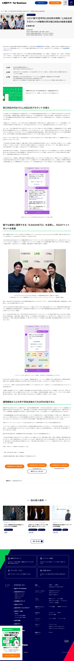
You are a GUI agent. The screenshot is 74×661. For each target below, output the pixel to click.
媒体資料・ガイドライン (62, 606)
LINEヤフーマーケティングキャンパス (56, 626)
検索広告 (16, 613)
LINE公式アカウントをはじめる (14, 466)
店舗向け (56, 585)
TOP (67, 641)
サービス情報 (60, 598)
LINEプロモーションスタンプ (21, 608)
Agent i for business (20, 588)
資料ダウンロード (39, 607)
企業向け (50, 585)
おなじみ (50, 632)
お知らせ (59, 612)
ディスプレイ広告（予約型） (20, 617)
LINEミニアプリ (18, 604)
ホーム (2, 11)
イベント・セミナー (40, 591)
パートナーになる (61, 618)
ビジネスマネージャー (19, 585)
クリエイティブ (64, 600)
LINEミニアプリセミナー (54, 592)
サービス (7, 585)
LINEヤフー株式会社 (23, 652)
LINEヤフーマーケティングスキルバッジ (56, 628)
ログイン (65, 4)
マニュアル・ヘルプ (53, 624)
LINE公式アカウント (41, 46)
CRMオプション (18, 598)
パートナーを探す (52, 618)
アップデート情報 (52, 614)
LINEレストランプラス (19, 596)
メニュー (71, 4)
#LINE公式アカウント (17, 481)
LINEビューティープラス (19, 594)
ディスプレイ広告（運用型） (20, 615)
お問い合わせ (41, 3)
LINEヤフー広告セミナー (54, 594)
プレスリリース (52, 612)
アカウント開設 (55, 3)
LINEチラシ (17, 624)
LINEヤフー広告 (18, 611)
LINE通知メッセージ (19, 601)
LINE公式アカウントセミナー (54, 591)
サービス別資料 (52, 606)
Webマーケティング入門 (54, 600)
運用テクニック (52, 598)
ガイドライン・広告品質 (53, 602)
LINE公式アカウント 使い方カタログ (56, 587)
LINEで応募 (17, 620)
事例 (6, 11)
